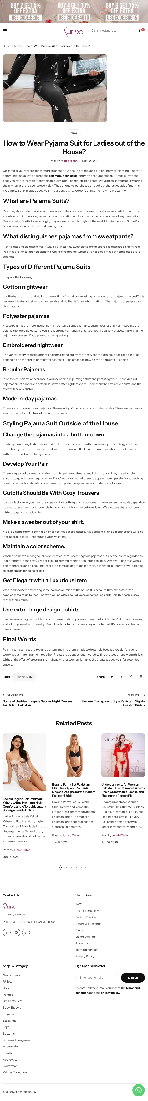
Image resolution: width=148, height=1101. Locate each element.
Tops (6, 1027)
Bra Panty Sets (12, 1001)
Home (6, 46)
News (17, 46)
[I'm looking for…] (93, 30)
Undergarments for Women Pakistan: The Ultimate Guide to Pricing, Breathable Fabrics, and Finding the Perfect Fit (123, 789)
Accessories (11, 1046)
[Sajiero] (74, 31)
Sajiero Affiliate (85, 936)
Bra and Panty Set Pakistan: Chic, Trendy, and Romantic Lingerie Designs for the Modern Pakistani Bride (73, 789)
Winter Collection (15, 1072)
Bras (6, 988)
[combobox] (111, 30)
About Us (81, 943)
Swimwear (10, 1066)
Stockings (9, 1020)
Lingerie (8, 1014)
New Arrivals (11, 975)
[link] (112, 676)
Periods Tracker (85, 917)
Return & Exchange (88, 924)
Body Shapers (12, 1007)
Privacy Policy (84, 956)
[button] (61, 867)
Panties (8, 994)
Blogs (79, 930)
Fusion (7, 1053)
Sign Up (133, 977)
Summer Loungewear (17, 1040)
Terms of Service (86, 950)
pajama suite (24, 677)
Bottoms (9, 1033)
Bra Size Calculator (88, 911)
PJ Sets (7, 981)
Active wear (11, 1059)
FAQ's (79, 904)
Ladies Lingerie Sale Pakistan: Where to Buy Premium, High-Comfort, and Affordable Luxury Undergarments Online (24, 804)
